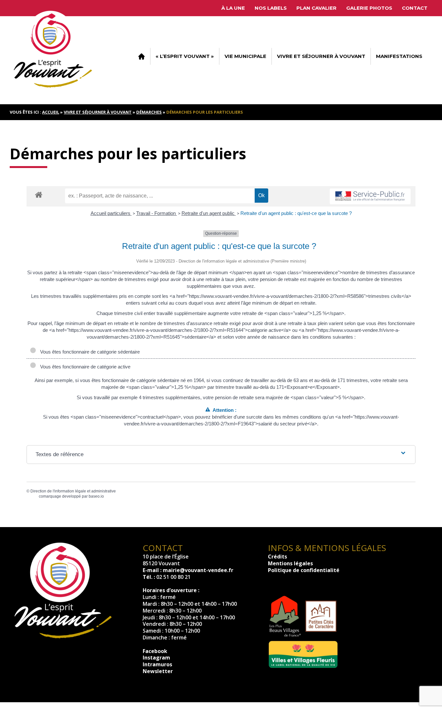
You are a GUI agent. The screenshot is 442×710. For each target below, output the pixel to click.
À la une (233, 8)
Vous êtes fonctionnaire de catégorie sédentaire (89, 352)
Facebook (155, 651)
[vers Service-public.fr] (370, 196)
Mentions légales (290, 563)
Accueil (141, 56)
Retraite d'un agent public (209, 213)
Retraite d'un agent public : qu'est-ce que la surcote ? (296, 213)
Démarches (149, 112)
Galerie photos (369, 8)
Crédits (277, 556)
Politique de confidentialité (303, 570)
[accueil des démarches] (38, 194)
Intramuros (157, 664)
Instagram (156, 657)
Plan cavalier (316, 8)
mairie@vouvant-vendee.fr (198, 570)
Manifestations (399, 56)
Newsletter (158, 671)
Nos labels (271, 8)
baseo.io (96, 496)
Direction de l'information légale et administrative (73, 491)
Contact (414, 8)
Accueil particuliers (111, 213)
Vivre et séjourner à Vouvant (321, 56)
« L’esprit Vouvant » (185, 56)
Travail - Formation (156, 213)
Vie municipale (245, 56)
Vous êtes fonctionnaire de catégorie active (84, 366)
